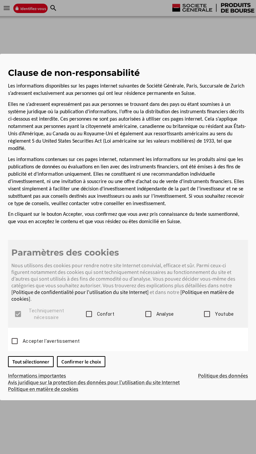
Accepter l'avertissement (51, 341)
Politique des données (223, 375)
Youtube (224, 314)
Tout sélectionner (30, 361)
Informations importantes (37, 375)
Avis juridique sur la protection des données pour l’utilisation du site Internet (94, 382)
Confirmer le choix (81, 361)
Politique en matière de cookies (43, 389)
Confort (105, 314)
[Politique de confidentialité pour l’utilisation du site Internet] (80, 292)
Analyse (165, 314)
